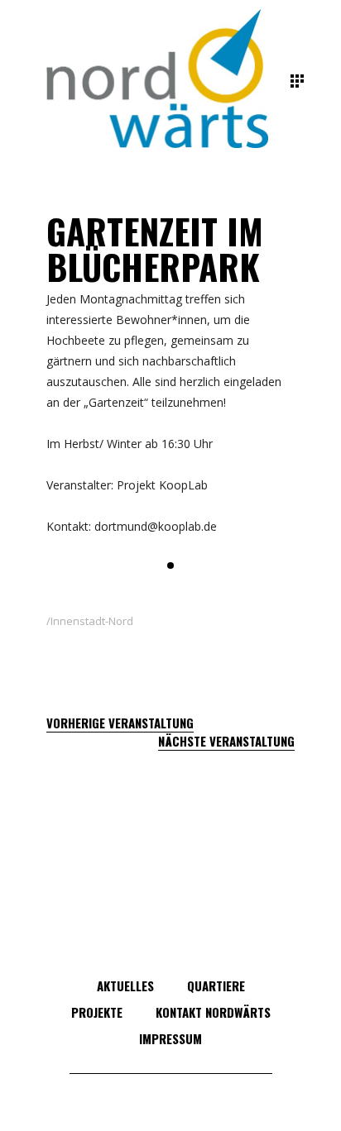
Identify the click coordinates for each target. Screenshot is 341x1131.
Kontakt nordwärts (213, 1012)
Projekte (96, 1012)
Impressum (170, 1038)
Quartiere (216, 985)
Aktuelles (125, 985)
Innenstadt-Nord (91, 620)
